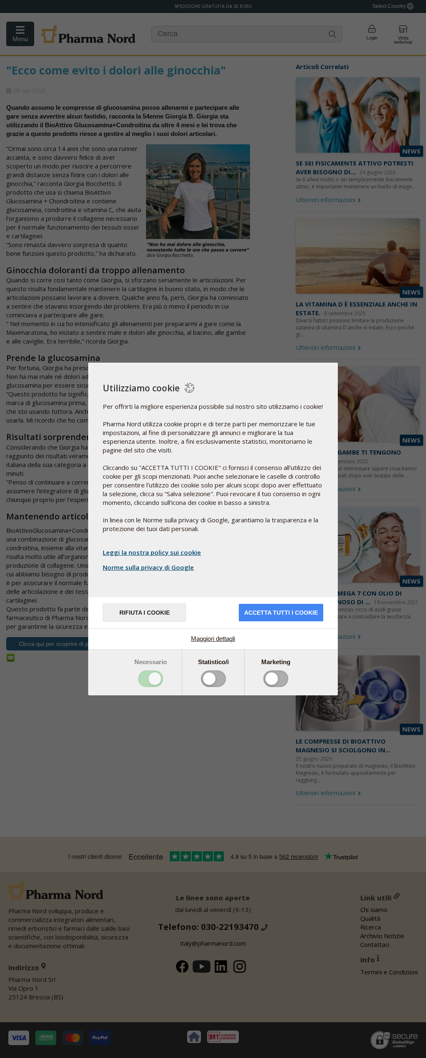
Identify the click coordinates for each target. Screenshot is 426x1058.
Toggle (150, 678)
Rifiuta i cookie (144, 612)
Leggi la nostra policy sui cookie (152, 552)
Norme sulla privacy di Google (148, 567)
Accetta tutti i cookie (281, 612)
